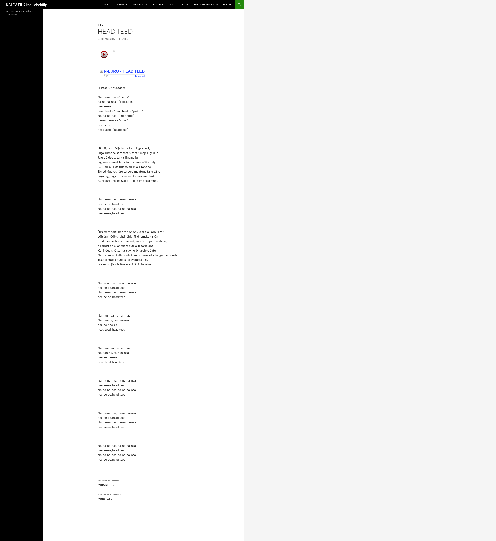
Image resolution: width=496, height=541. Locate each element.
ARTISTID (156, 4)
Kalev (124, 38)
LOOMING (120, 4)
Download (140, 76)
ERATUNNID (138, 4)
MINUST (105, 4)
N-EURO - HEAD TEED (124, 71)
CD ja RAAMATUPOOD (204, 4)
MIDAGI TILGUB (108, 483)
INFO (100, 24)
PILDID (184, 4)
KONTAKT (227, 4)
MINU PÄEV (109, 497)
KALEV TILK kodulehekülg (26, 5)
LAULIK (172, 4)
